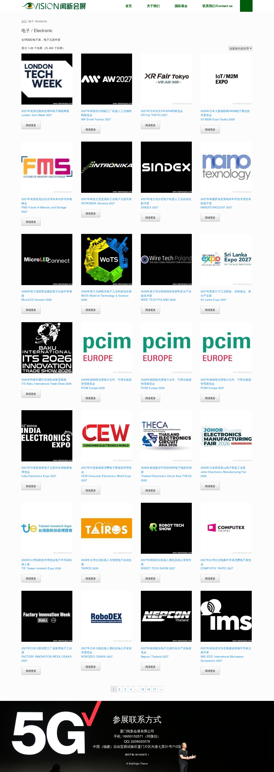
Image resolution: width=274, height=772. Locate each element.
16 (148, 689)
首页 (128, 5)
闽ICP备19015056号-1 (137, 754)
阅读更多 (31, 125)
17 (154, 689)
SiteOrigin (134, 763)
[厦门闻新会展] (53, 5)
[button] (246, 6)
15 (142, 689)
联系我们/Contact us (217, 5)
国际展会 (181, 5)
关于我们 (153, 5)
